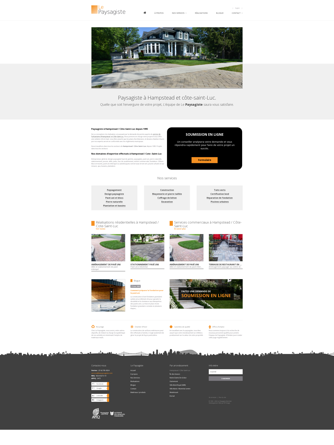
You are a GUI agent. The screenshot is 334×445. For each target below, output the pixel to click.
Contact (236, 13)
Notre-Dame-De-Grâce (178, 378)
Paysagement (114, 190)
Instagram (100, 400)
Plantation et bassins (114, 205)
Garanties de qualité (182, 327)
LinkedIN (100, 396)
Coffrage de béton (167, 197)
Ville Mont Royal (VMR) (178, 385)
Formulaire (204, 160)
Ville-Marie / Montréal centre (180, 389)
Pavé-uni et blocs (114, 197)
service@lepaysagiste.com (101, 373)
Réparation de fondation (220, 197)
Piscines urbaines (220, 201)
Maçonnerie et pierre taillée (167, 193)
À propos (159, 13)
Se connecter (212, 397)
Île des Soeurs (175, 374)
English (237, 8)
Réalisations (201, 13)
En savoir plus (180, 229)
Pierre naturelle (114, 201)
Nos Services (178, 13)
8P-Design (227, 403)
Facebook (100, 384)
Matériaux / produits (137, 392)
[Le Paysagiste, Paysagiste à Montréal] (115, 10)
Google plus (96, 388)
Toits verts (219, 190)
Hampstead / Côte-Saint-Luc (180, 370)
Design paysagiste (114, 193)
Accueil (145, 13)
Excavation (167, 201)
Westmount (174, 392)
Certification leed (219, 193)
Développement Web (215, 403)
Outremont (174, 381)
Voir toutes (100, 229)
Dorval (172, 396)
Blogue (219, 13)
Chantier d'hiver (141, 327)
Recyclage (100, 327)
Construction (167, 190)
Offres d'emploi (218, 327)
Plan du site (222, 397)
